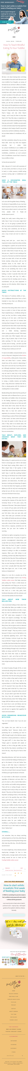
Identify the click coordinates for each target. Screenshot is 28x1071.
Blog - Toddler (16, 41)
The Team (13, 1014)
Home (13, 990)
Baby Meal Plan (13, 996)
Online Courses (13, 993)
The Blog (13, 1002)
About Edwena (13, 1011)
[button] (15, 873)
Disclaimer (10, 1064)
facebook (13, 1044)
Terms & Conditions (17, 1063)
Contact (13, 1008)
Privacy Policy (8, 1063)
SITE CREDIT (19, 1061)
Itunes (14, 1052)
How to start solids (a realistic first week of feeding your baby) (13, 7)
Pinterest (14, 1048)
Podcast (13, 1005)
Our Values (13, 1017)
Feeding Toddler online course (10, 860)
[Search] (22, 1055)
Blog (8, 41)
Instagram (14, 1040)
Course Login (14, 1019)
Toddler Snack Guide (13, 999)
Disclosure (17, 1064)
